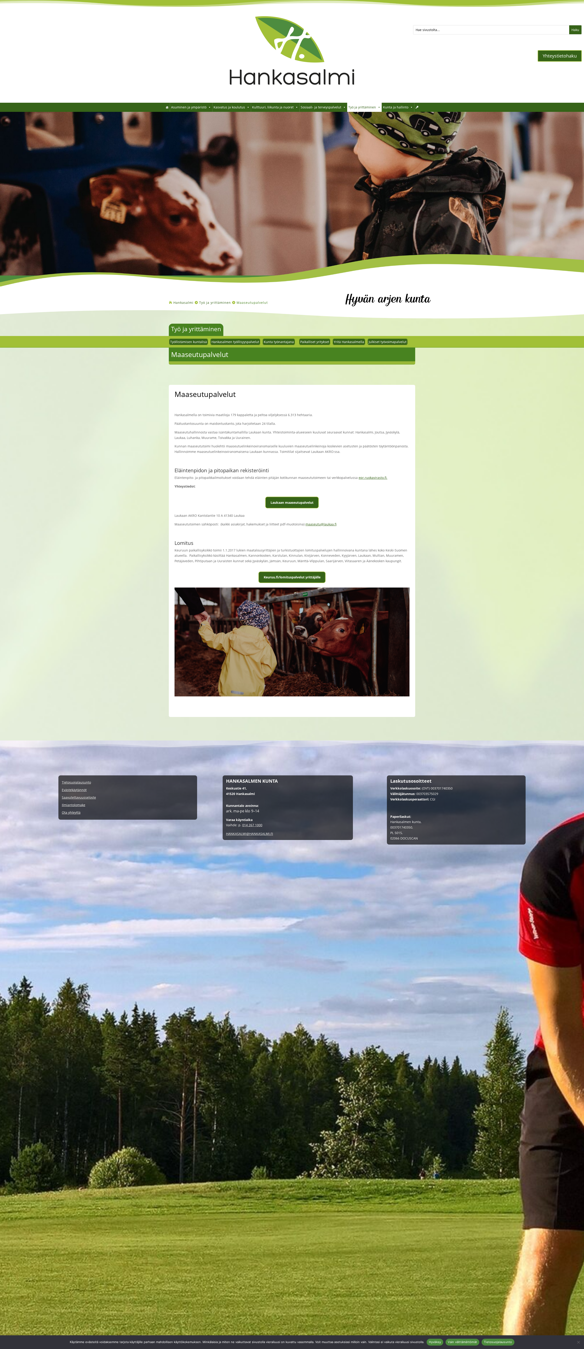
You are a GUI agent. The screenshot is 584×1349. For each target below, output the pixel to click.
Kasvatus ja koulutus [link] (229, 107)
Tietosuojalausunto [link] (76, 783)
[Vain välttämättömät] (578, 1342)
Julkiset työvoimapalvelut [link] (388, 342)
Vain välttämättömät (462, 1342)
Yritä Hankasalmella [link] (349, 342)
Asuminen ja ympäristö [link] (188, 107)
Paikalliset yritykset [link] (314, 342)
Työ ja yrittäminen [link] (362, 107)
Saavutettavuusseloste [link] (79, 798)
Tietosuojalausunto (498, 1342)
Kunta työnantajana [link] (279, 342)
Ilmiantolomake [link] (73, 805)
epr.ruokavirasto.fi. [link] (373, 477)
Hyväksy (435, 1342)
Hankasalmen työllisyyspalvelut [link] (235, 342)
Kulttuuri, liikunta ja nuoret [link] (273, 107)
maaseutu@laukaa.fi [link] (320, 524)
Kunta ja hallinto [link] (395, 107)
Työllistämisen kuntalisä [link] (188, 342)
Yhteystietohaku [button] (560, 56)
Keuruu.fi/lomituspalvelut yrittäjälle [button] (292, 577)
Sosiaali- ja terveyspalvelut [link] (321, 107)
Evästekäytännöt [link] (74, 790)
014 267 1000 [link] (252, 825)
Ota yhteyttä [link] (71, 813)
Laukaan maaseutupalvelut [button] (292, 502)
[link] (292, 96)
